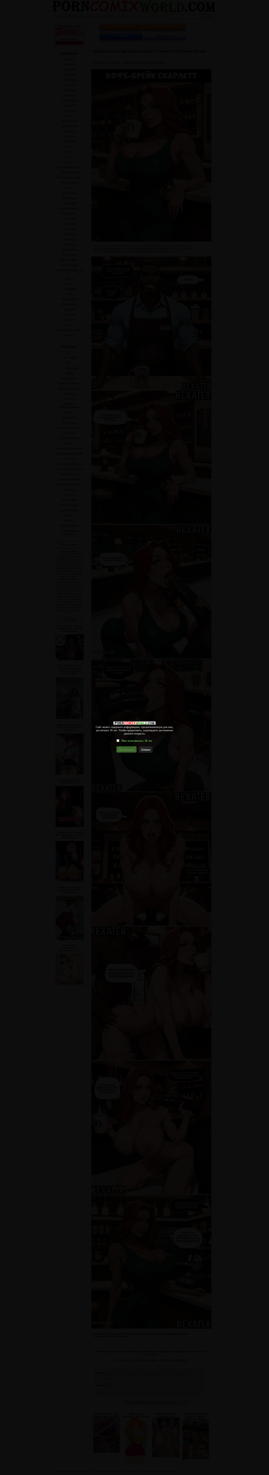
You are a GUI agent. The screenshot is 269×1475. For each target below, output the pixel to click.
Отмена (145, 749)
